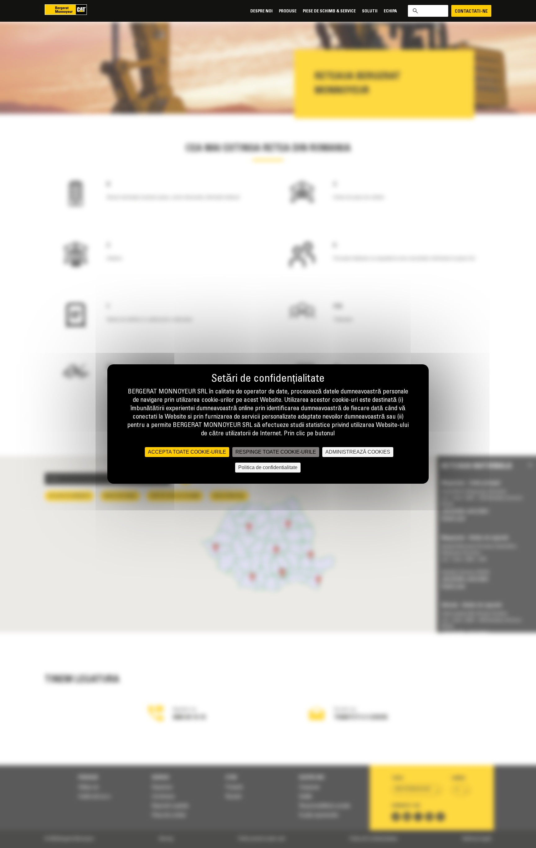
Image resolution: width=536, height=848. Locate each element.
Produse (288, 11)
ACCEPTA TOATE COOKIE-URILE (187, 452)
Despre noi (261, 11)
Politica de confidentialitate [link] (267, 467)
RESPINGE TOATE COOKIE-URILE (275, 452)
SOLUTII (369, 11)
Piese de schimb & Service (329, 11)
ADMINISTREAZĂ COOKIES (357, 452)
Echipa (390, 11)
